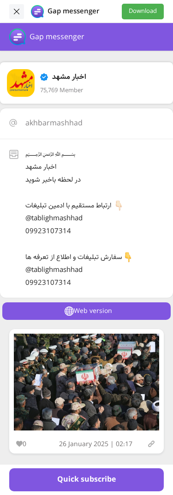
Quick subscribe (86, 479)
